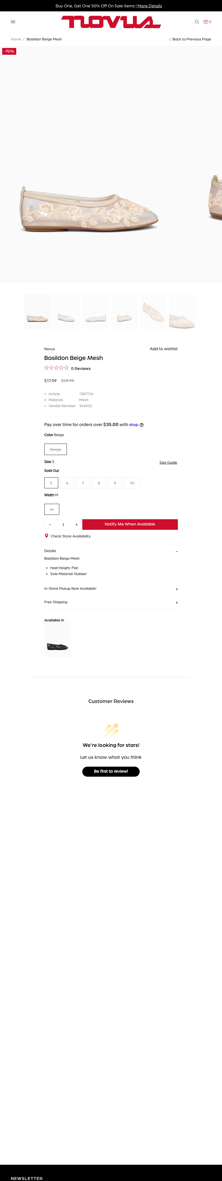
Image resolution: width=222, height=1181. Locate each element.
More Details (150, 5)
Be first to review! (111, 771)
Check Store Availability (71, 536)
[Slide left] (8, 138)
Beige (55, 449)
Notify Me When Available (130, 524)
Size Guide (168, 462)
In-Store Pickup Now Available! (70, 588)
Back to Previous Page (191, 39)
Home (16, 39)
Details (50, 550)
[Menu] (13, 22)
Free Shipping (55, 602)
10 (132, 482)
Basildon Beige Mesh (44, 39)
